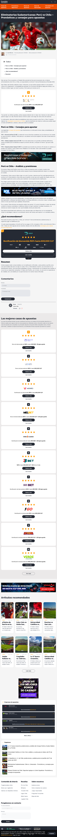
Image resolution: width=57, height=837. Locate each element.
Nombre (2, 282)
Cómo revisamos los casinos (39, 788)
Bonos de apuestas (26, 6)
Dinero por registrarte (7, 788)
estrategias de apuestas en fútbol (16, 121)
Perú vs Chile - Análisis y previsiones (15, 68)
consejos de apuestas (14, 130)
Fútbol (10, 11)
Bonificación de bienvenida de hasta (28, 441)
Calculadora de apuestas (49, 6)
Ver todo (28, 573)
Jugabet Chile (24, 799)
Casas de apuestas (3, 6)
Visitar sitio (28, 108)
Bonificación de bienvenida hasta (28, 104)
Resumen (8, 74)
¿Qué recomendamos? (11, 71)
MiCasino (23, 788)
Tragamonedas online (7, 785)
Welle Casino (24, 796)
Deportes (6, 11)
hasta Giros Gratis (28, 465)
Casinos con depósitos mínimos (9, 790)
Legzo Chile (24, 793)
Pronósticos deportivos (15, 6)
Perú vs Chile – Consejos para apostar (15, 65)
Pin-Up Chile (24, 785)
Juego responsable (37, 790)
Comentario (3, 288)
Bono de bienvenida (37, 6)
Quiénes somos (36, 785)
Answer (15, 308)
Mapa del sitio (35, 796)
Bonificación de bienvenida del (28, 537)
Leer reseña (28, 111)
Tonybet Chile (24, 790)
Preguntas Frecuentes (37, 793)
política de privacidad (6, 835)
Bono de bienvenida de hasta (28, 344)
